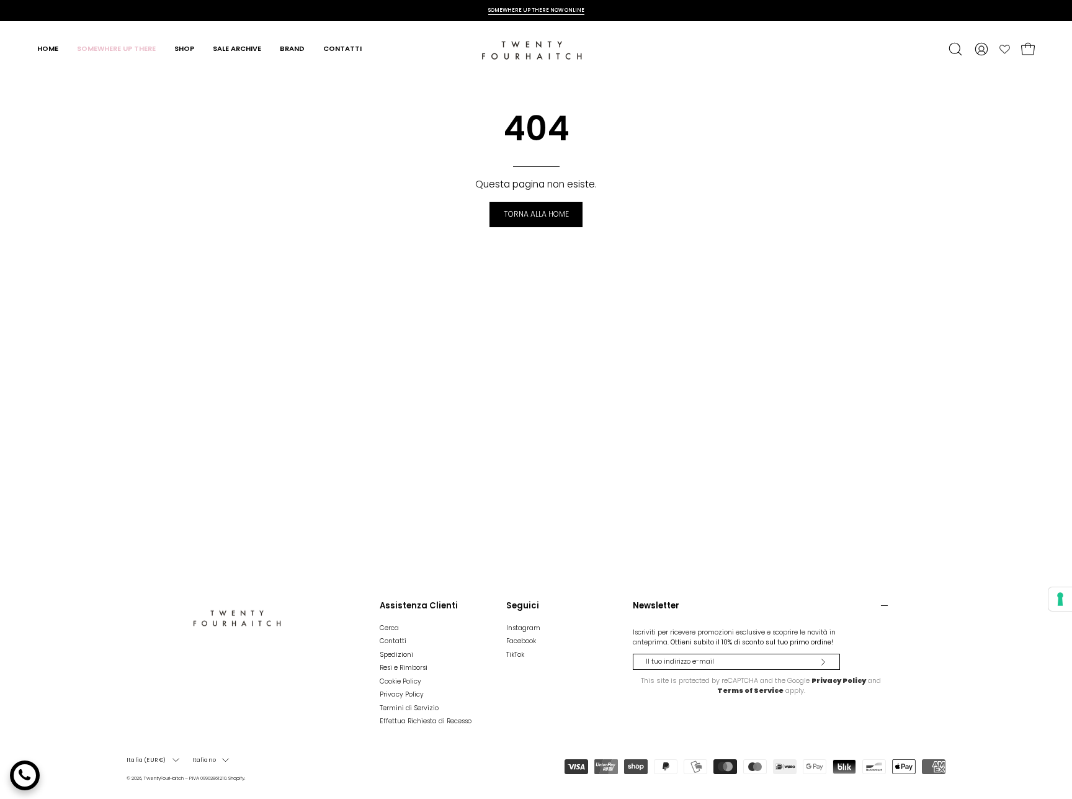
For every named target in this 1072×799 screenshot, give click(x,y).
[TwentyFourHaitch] (536, 49)
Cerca (389, 628)
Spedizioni (396, 654)
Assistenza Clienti (419, 606)
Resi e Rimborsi (403, 667)
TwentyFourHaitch (163, 778)
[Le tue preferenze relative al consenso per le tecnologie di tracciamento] (1060, 599)
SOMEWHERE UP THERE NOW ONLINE (536, 10)
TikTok (515, 654)
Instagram (523, 628)
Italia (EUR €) (146, 760)
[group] (536, 10)
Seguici (522, 606)
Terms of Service (750, 690)
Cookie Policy (400, 681)
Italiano (204, 760)
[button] (955, 49)
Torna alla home (536, 214)
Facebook (521, 641)
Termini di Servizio (409, 708)
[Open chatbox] (25, 775)
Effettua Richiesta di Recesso (425, 721)
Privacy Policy (402, 694)
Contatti (393, 641)
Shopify (236, 778)
